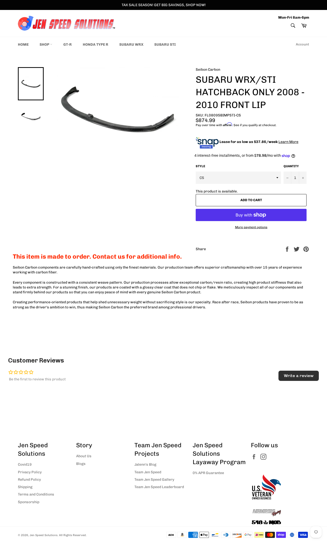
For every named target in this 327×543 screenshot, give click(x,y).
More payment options (251, 227)
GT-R (67, 44)
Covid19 (25, 464)
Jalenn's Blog (145, 464)
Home (23, 44)
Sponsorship (28, 502)
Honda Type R (95, 44)
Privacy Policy (30, 472)
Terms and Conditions (36, 494)
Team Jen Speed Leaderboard (159, 487)
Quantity (291, 166)
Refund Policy (29, 479)
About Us (83, 456)
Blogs (81, 464)
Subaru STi (165, 44)
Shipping (25, 487)
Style (200, 166)
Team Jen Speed (147, 472)
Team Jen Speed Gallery (154, 479)
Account (302, 44)
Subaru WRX (131, 44)
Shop (45, 44)
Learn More (288, 142)
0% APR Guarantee (208, 473)
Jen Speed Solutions (43, 535)
